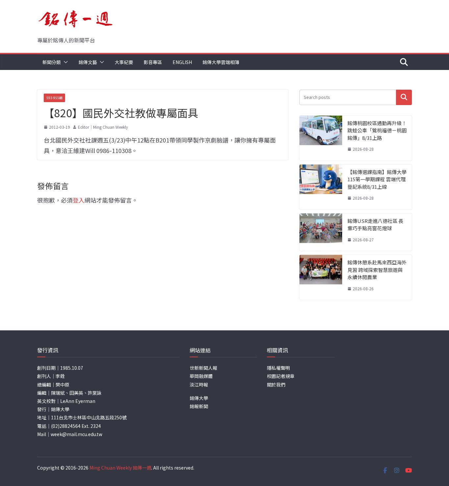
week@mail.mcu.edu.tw (76, 434)
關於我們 (276, 384)
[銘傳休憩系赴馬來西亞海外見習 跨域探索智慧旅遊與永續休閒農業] (320, 277)
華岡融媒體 (201, 376)
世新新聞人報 (203, 367)
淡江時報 (199, 384)
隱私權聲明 (278, 367)
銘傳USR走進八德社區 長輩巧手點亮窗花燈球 (375, 224)
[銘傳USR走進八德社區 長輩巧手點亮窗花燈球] (320, 232)
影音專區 (153, 62)
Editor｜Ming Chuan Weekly (103, 127)
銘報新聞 (199, 406)
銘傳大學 (199, 398)
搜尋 (404, 97)
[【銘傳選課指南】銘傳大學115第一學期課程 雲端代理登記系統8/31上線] (320, 187)
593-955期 (54, 97)
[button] (64, 62)
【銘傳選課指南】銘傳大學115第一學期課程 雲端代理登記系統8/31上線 (377, 179)
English (182, 62)
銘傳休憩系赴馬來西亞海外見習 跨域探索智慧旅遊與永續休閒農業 (377, 269)
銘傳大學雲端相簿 (220, 62)
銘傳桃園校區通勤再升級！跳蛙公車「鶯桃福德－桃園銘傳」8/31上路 (377, 130)
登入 (78, 200)
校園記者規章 (281, 376)
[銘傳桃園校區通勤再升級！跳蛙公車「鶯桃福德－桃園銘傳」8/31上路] (320, 138)
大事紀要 (124, 62)
